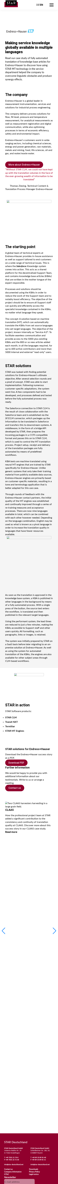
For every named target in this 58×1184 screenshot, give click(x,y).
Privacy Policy (34, 1172)
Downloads (33, 1169)
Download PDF (16, 762)
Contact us (14, 788)
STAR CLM (11, 717)
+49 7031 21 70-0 (12, 1157)
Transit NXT (11, 722)
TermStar (10, 726)
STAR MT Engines (14, 731)
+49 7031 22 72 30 (12, 1160)
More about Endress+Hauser (24, 164)
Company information (13, 1172)
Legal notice (34, 1174)
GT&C (6, 1174)
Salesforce (21, 266)
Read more (11, 832)
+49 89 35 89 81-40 (39, 1157)
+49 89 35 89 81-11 (39, 1160)
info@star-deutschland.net (13, 1164)
